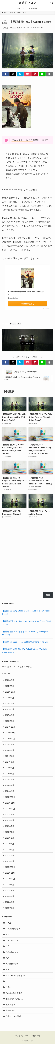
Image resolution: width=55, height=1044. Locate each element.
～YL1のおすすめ (13, 929)
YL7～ (8, 987)
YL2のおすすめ (12, 940)
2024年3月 (9, 779)
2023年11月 (10, 803)
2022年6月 (9, 902)
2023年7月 (9, 826)
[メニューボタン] (3, 3)
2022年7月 (9, 896)
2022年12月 (10, 867)
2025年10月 (10, 692)
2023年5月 (9, 838)
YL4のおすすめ (12, 964)
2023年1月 (9, 861)
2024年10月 (10, 738)
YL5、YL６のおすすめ (15, 975)
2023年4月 (9, 844)
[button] (5, 74)
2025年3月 (9, 715)
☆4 (14, 28)
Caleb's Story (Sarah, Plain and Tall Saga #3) (26, 293)
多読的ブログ (27, 3)
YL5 (7, 970)
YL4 (7, 958)
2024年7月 (9, 756)
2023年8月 (9, 820)
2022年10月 (10, 879)
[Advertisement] (27, 556)
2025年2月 (9, 721)
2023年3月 (9, 849)
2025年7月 (9, 703)
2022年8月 (9, 890)
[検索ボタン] (52, 3)
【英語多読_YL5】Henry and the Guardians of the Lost (25, 642)
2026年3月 (9, 680)
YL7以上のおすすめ (14, 993)
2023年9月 (9, 814)
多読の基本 (10, 1005)
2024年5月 (9, 768)
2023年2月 (9, 855)
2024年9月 (9, 744)
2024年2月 (9, 785)
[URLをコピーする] (49, 74)
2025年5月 (9, 709)
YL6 (7, 981)
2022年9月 (9, 884)
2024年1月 (9, 791)
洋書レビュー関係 (13, 1016)
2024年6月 (9, 762)
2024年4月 (9, 773)
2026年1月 (9, 686)
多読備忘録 (10, 1010)
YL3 (18, 28)
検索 (48, 595)
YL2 (7, 935)
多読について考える (14, 999)
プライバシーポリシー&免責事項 (27, 1036)
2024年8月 (9, 750)
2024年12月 (10, 727)
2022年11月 (10, 873)
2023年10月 (10, 809)
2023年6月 (9, 832)
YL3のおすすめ (12, 952)
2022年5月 (9, 908)
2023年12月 (10, 797)
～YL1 (8, 923)
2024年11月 (10, 733)
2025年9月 (9, 698)
